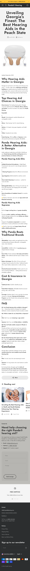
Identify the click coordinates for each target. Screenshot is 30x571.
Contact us (4, 515)
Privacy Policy (5, 529)
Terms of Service (5, 534)
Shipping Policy (5, 531)
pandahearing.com (22, 248)
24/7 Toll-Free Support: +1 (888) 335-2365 (15, 1)
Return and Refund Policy (7, 537)
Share (16, 377)
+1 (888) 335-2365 (12, 445)
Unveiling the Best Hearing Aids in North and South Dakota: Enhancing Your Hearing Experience (13, 408)
